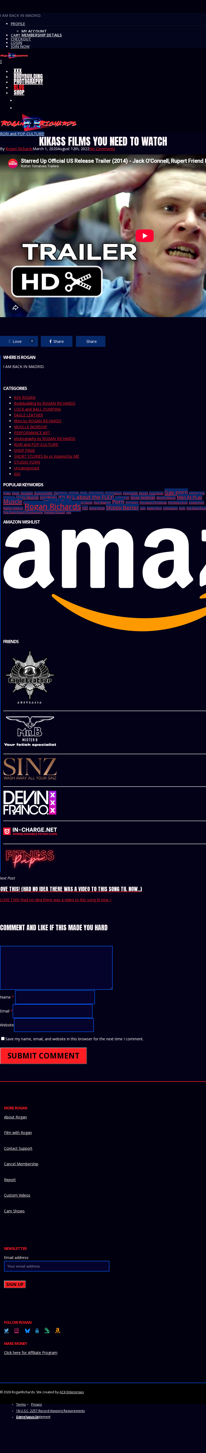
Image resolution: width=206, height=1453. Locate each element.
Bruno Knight (43, 493)
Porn (118, 501)
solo (143, 508)
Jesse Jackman (142, 497)
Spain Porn (154, 508)
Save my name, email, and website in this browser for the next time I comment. (74, 1038)
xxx (68, 512)
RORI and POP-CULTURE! (22, 133)
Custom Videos (17, 1195)
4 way (7, 493)
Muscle (12, 501)
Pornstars (132, 502)
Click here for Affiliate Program (30, 1352)
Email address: (16, 1257)
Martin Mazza (166, 498)
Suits (182, 508)
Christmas (60, 493)
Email (6, 1011)
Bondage (27, 493)
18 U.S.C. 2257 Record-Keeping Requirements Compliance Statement (50, 1411)
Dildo (83, 493)
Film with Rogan (18, 1132)
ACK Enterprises (72, 1392)
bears (16, 493)
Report (10, 1179)
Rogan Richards (19, 148)
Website (7, 1024)
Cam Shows (14, 1210)
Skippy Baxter (122, 507)
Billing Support (27, 1417)
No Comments (102, 148)
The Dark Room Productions (23, 512)
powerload (196, 502)
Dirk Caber (96, 493)
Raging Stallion (13, 508)
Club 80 (73, 493)
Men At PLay (189, 497)
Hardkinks (48, 497)
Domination (113, 493)
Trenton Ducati (54, 512)
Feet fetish (130, 493)
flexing (143, 493)
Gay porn (176, 492)
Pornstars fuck (178, 502)
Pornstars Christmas (153, 502)
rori (85, 507)
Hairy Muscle (27, 497)
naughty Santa (83, 502)
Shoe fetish (97, 508)
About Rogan (15, 1117)
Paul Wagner (102, 502)
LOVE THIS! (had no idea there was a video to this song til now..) (55, 899)
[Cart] (1, 61)
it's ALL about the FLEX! (86, 497)
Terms (21, 1404)
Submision (170, 508)
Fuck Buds (156, 493)
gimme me (197, 493)
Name (7, 997)
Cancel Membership (21, 1163)
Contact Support (18, 1148)
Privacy (36, 1404)
